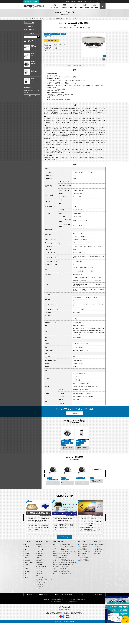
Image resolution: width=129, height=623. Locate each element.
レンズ (37, 575)
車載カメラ (38, 557)
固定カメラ (38, 544)
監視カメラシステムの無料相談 (63, 594)
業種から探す (81, 541)
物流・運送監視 (83, 559)
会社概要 (99, 594)
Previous (44, 473)
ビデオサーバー (39, 586)
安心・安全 (97, 553)
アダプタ (38, 588)
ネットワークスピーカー (41, 568)
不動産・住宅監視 (83, 557)
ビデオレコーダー (40, 577)
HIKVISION (27, 571)
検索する (32, 33)
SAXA (26, 575)
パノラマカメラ (39, 553)
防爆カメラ (38, 560)
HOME (30, 594)
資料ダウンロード (84, 7)
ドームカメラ (39, 546)
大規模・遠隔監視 (99, 544)
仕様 (80, 65)
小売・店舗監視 (83, 549)
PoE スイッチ (39, 570)
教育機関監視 (82, 553)
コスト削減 (97, 548)
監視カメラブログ (74, 7)
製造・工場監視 (83, 546)
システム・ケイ (101, 1)
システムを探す (65, 7)
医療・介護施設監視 (84, 560)
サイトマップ (84, 594)
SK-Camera (27, 555)
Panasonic (27, 557)
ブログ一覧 (65, 537)
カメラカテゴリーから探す (41, 541)
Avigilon (26, 564)
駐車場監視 (82, 548)
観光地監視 (82, 555)
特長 (75, 65)
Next (105, 473)
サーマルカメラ (39, 551)
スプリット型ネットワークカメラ (43, 581)
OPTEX (26, 577)
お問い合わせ (94, 7)
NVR (81, 1)
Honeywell (27, 553)
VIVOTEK (27, 546)
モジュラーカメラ (40, 559)
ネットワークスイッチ (41, 566)
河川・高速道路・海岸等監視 (86, 544)
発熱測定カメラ (39, 562)
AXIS (26, 544)
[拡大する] (104, 56)
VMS (74, 1)
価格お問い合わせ (52, 40)
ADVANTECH (28, 560)
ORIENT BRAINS (29, 562)
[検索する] (38, 37)
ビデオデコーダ (39, 584)
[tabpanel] (104, 59)
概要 (69, 65)
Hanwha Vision (28, 551)
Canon (26, 548)
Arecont (26, 568)
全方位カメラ (39, 555)
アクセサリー (39, 564)
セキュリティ (98, 546)
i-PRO (26, 549)
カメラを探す (54, 7)
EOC (26, 570)
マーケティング (98, 551)
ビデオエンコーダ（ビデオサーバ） (44, 579)
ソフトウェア (39, 571)
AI (68, 1)
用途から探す (97, 541)
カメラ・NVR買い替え (100, 549)
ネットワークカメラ (90, 1)
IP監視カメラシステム (58, 541)
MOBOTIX (27, 559)
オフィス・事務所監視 (84, 551)
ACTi (26, 566)
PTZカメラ (38, 548)
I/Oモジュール (39, 573)
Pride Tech (27, 573)
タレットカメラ (39, 549)
